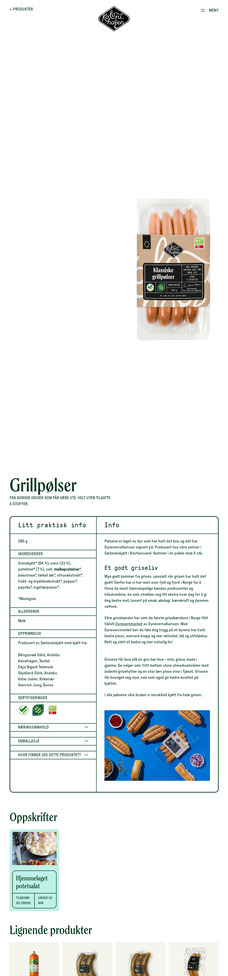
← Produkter (21, 9)
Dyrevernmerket (128, 624)
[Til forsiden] (114, 19)
